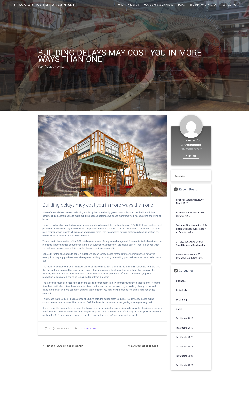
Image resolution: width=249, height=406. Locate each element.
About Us (133, 5)
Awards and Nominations (158, 5)
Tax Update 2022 (184, 356)
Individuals (181, 290)
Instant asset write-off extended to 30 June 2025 (189, 256)
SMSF (179, 309)
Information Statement (204, 5)
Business (181, 281)
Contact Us (229, 5)
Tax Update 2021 (88, 328)
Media (181, 5)
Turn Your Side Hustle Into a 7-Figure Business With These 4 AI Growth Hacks (191, 229)
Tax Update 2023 (184, 365)
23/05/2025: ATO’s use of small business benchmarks (190, 243)
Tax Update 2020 (184, 337)
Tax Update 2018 (184, 318)
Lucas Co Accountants (44, 5)
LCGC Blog (181, 299)
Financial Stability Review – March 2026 (190, 201)
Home (120, 5)
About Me (191, 156)
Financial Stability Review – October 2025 (190, 214)
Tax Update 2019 (184, 327)
